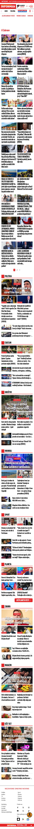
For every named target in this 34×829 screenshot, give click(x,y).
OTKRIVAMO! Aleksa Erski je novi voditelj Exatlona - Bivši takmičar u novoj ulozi (22, 384)
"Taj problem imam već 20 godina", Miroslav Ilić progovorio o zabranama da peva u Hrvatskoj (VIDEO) (24, 137)
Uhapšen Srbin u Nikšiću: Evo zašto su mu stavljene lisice (21, 506)
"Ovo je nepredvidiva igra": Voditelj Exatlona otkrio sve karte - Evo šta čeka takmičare (24, 360)
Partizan (4, 524)
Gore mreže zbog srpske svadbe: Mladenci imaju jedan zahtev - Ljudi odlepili (8, 426)
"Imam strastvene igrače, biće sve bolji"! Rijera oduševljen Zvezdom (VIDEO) (21, 556)
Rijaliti (19, 750)
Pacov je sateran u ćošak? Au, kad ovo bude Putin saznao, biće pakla (24, 578)
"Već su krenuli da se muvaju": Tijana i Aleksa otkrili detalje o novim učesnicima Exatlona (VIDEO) (21, 376)
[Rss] (24, 810)
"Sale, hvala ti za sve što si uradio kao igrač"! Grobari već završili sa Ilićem (24, 532)
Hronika (16, 459)
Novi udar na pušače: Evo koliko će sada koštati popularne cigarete (25, 424)
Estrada (17, 732)
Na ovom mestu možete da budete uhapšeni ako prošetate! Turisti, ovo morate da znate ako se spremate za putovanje (8, 137)
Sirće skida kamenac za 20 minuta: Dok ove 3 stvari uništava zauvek (8, 697)
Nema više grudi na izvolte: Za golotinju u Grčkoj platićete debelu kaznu (8, 90)
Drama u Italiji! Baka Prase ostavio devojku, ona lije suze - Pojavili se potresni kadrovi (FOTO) (21, 777)
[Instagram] (30, 807)
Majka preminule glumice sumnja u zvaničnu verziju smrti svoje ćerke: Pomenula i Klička (17, 621)
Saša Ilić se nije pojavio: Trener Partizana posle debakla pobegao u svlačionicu (22, 541)
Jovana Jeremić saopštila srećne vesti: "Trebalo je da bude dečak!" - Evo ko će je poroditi (22, 769)
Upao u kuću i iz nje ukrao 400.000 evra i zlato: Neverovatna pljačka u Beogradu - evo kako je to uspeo (22, 499)
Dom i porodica (6, 691)
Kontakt (3, 808)
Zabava (20, 796)
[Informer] (27, 6)
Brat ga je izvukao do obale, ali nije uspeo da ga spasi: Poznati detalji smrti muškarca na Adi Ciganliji (8, 486)
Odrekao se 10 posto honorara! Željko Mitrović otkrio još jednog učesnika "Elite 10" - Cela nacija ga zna (24, 758)
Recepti (20, 691)
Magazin (20, 798)
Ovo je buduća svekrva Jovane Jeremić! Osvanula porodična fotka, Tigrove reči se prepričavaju (8, 758)
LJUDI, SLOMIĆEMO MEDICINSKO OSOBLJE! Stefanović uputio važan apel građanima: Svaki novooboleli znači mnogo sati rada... (24, 257)
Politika (12, 11)
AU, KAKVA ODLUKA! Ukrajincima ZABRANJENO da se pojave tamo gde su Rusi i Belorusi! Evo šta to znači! (24, 184)
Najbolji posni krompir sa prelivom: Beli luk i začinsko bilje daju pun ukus (24, 699)
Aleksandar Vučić (8, 16)
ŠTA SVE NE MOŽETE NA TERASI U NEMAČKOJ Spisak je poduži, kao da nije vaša (24, 158)
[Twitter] (24, 807)
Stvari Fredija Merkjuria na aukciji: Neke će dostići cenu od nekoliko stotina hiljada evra (24, 640)
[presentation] (1, 11)
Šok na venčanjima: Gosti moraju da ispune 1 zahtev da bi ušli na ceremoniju (8, 70)
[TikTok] (30, 810)
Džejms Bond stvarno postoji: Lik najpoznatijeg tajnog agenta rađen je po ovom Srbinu (22, 657)
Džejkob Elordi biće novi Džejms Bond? (8, 637)
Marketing (3, 804)
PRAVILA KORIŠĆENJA (6, 812)
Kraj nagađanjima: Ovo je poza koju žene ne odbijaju (17, 679)
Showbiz (17, 614)
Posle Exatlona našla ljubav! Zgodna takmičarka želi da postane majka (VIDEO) (8, 360)
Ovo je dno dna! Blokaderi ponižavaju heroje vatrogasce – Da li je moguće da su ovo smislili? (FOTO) (21, 334)
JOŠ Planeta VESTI (22, 600)
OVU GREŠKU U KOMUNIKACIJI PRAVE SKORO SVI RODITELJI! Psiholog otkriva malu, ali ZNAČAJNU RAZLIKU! (8, 209)
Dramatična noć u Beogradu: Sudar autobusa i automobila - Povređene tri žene (17, 465)
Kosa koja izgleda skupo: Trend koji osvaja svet (21, 708)
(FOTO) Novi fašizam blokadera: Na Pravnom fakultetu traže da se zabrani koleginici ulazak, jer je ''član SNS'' (24, 91)
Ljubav (17, 673)
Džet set (20, 800)
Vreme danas (21, 16)
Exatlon (4, 352)
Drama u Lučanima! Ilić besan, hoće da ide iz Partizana (8, 530)
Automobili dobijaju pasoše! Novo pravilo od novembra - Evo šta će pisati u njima (22, 435)
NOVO (6, 11)
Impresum (4, 810)
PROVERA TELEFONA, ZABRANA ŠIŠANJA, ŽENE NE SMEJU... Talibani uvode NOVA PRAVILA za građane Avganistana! (24, 209)
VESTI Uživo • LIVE (22, 825)
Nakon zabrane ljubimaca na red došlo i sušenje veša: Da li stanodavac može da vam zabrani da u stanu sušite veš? (24, 113)
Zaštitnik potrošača (23, 418)
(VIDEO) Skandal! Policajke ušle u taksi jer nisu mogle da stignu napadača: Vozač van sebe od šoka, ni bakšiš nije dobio (24, 594)
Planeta (4, 574)
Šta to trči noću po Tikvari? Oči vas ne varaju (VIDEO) (21, 442)
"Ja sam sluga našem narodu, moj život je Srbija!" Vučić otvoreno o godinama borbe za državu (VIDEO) (22, 327)
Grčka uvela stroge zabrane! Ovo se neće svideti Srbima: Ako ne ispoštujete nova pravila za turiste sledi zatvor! (8, 113)
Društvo (17, 400)
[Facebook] (19, 807)
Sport (19, 792)
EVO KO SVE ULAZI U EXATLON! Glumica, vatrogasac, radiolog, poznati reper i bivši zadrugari (21, 369)
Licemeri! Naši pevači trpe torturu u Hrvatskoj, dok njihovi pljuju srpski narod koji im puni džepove (8, 49)
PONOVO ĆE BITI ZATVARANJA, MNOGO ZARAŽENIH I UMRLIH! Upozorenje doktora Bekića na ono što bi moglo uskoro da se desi (8, 232)
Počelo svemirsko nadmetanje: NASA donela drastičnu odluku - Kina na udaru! (25, 70)
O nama (3, 806)
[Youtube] (19, 810)
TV (2, 796)
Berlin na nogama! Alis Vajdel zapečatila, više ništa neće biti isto (8, 594)
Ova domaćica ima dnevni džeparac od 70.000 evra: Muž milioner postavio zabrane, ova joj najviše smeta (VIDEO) (24, 49)
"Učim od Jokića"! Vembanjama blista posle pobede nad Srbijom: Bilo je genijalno (22, 548)
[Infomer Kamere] (21, 6)
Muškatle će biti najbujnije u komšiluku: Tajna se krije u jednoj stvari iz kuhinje (22, 715)
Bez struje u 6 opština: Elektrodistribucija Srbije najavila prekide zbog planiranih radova (17, 406)
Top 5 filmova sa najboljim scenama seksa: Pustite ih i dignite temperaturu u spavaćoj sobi (21, 649)
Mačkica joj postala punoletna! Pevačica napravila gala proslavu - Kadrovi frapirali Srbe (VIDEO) (17, 738)
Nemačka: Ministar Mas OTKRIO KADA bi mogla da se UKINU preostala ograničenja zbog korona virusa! (24, 231)
